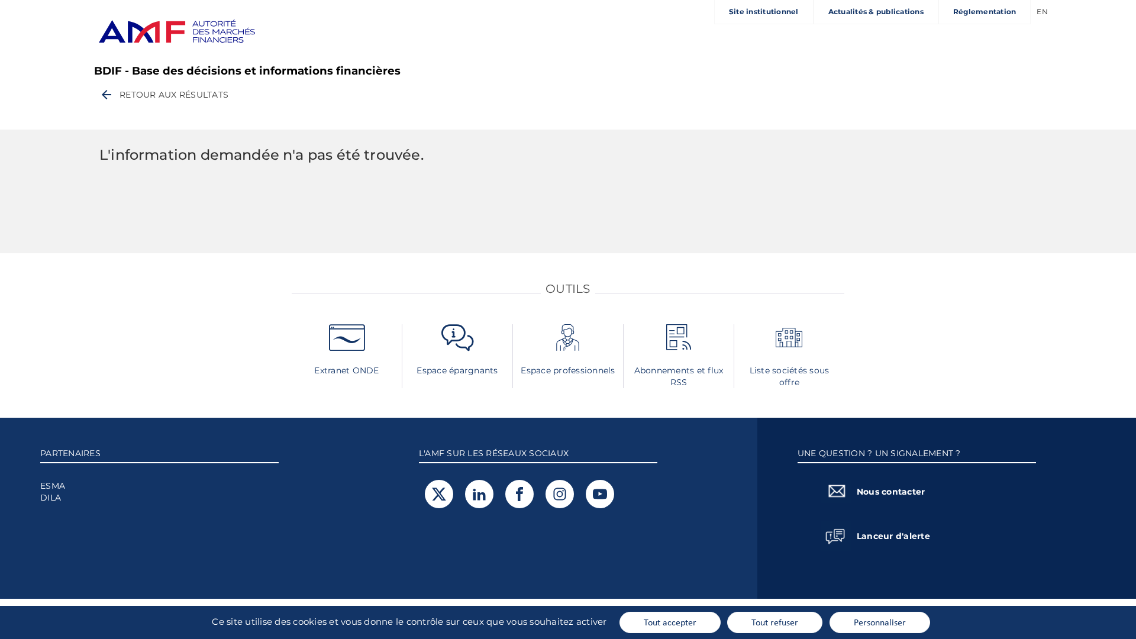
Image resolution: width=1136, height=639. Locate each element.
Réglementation (984, 11)
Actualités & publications (876, 11)
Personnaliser (880, 621)
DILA (50, 497)
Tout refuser (774, 621)
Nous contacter (891, 491)
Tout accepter (670, 621)
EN (1042, 11)
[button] (163, 95)
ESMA (52, 485)
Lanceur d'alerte (893, 536)
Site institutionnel (764, 11)
